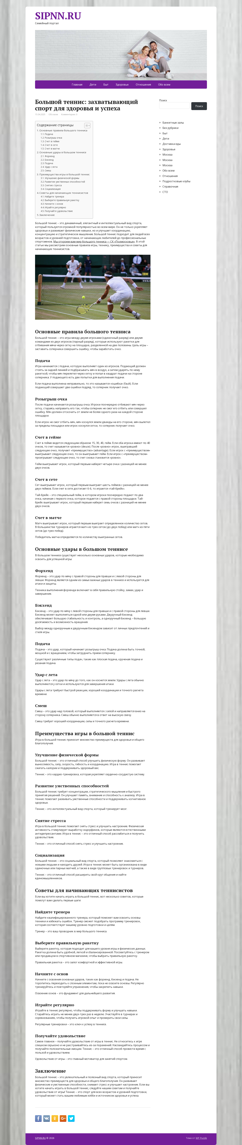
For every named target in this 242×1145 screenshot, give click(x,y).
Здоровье (122, 84)
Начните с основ (54, 203)
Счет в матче (52, 148)
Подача (49, 134)
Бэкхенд (49, 159)
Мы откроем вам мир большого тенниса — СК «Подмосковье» (94, 241)
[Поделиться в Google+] (63, 1118)
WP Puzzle (201, 1138)
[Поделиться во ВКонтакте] (46, 1118)
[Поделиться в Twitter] (71, 1118)
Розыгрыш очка (53, 137)
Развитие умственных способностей (65, 181)
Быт (105, 84)
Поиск (163, 100)
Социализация (53, 188)
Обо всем (164, 84)
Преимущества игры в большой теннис (64, 174)
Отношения (143, 84)
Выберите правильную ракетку (62, 200)
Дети (93, 84)
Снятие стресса (53, 185)
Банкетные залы (173, 122)
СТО (165, 192)
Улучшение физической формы (62, 178)
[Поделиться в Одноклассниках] (55, 1118)
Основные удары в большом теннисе (62, 152)
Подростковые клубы (176, 181)
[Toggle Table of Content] (86, 125)
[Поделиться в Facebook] (38, 1118)
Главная (77, 84)
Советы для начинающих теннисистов (63, 192)
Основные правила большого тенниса (63, 130)
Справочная (170, 186)
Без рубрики (170, 128)
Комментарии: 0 (69, 114)
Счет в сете (51, 144)
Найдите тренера (54, 196)
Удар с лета (51, 166)
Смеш (48, 170)
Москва (167, 154)
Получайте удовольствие (59, 211)
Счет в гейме (52, 141)
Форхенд (49, 156)
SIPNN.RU (58, 16)
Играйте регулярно (55, 207)
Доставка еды (171, 144)
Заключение (47, 215)
